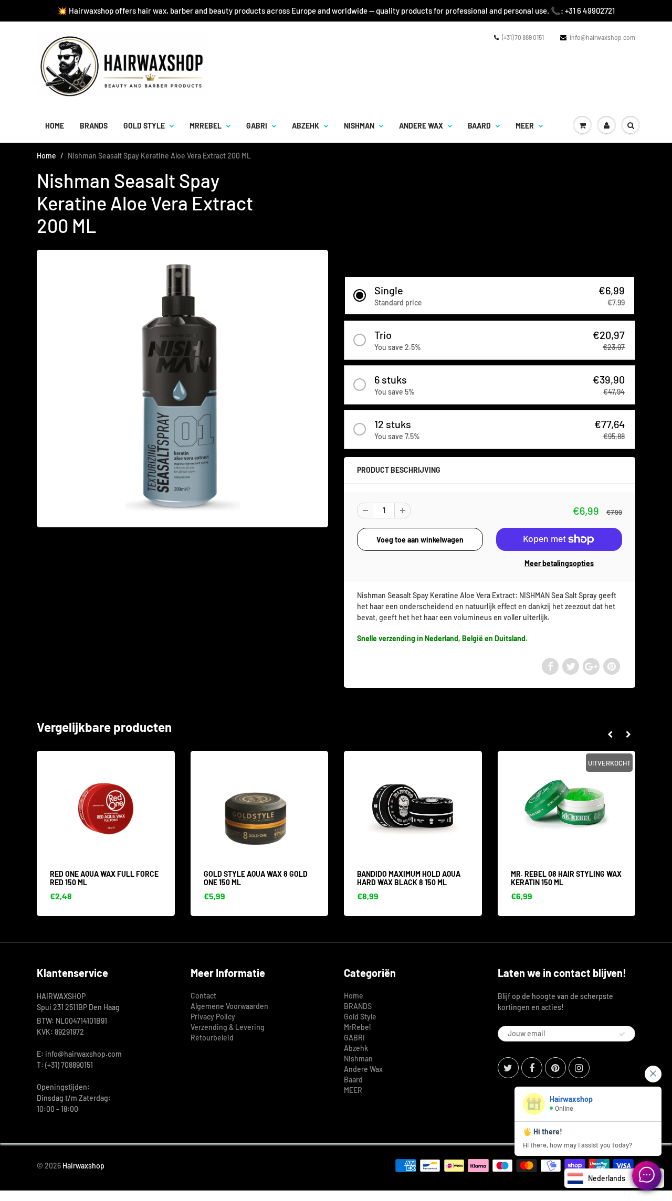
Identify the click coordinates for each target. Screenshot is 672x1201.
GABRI (256, 125)
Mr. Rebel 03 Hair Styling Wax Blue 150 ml (605, 878)
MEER (525, 125)
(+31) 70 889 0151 (523, 37)
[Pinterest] (555, 1067)
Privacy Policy (213, 1016)
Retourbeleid (212, 1037)
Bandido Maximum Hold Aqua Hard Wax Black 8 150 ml (294, 878)
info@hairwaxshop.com (602, 37)
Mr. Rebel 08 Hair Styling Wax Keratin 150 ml (451, 878)
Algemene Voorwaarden (229, 1006)
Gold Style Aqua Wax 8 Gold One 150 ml (141, 878)
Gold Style (144, 125)
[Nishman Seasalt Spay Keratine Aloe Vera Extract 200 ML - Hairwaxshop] (182, 387)
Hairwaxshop (83, 1165)
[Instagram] (579, 1067)
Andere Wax (421, 125)
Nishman (359, 125)
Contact (203, 995)
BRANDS (94, 125)
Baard (479, 125)
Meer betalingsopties (559, 563)
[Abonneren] (622, 1034)
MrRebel (206, 125)
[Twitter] (508, 1067)
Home (54, 125)
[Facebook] (531, 1067)
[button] (489, 295)
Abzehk (305, 125)
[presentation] (609, 734)
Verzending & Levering (228, 1027)
